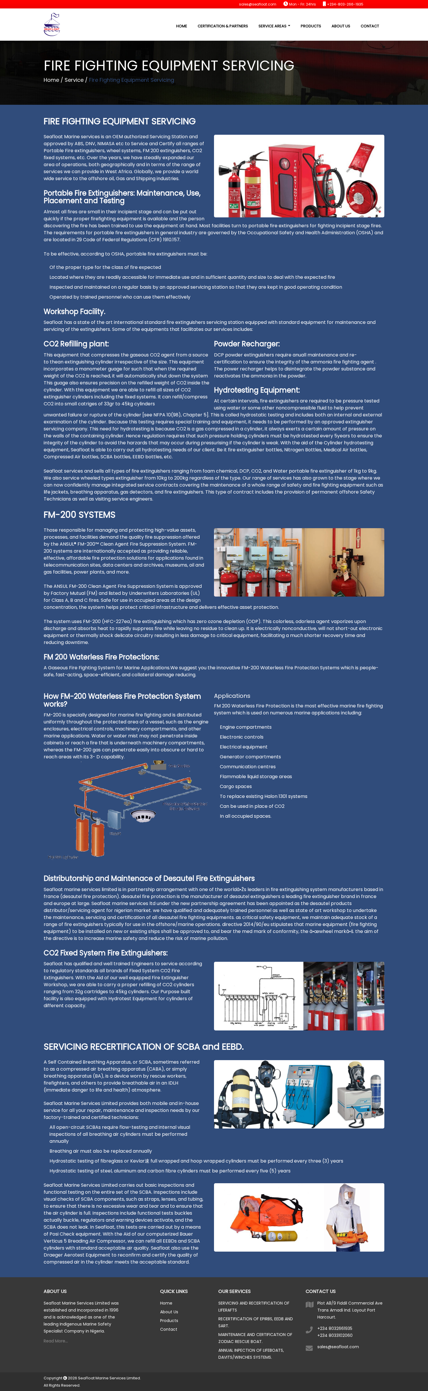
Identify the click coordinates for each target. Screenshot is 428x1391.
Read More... (56, 1341)
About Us (341, 26)
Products (311, 26)
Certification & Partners (223, 26)
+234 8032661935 (334, 1328)
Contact (370, 26)
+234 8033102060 (335, 1335)
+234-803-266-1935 (345, 4)
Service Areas (273, 26)
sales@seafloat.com (338, 1347)
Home (181, 26)
